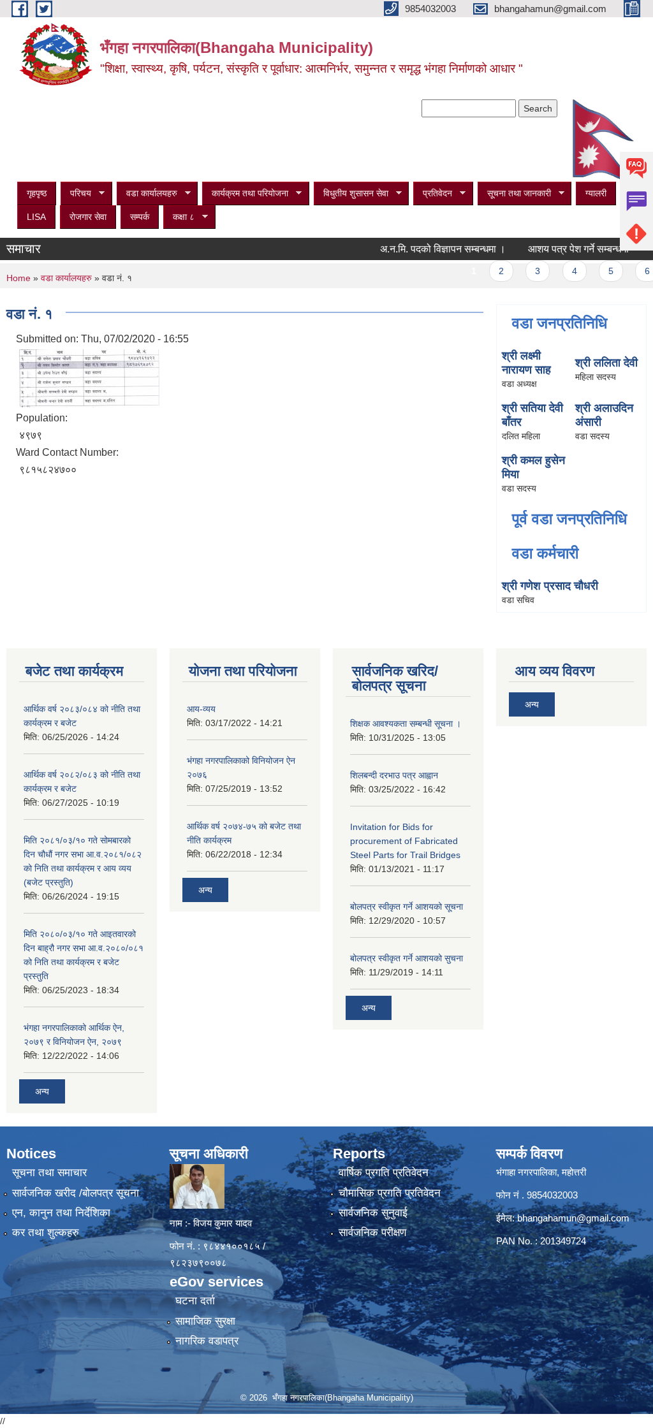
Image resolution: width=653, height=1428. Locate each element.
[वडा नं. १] (89, 377)
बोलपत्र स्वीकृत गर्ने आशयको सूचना (406, 906)
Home (18, 278)
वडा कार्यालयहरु (147, 193)
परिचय (76, 193)
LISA (36, 217)
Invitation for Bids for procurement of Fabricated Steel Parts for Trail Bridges (405, 841)
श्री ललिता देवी (606, 362)
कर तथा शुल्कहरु (45, 1233)
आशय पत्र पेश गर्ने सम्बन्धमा (559, 249)
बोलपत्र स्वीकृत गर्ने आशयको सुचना (406, 958)
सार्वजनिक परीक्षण (372, 1233)
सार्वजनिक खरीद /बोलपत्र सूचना (75, 1193)
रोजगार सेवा (88, 217)
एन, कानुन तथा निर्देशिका (61, 1213)
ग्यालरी (595, 193)
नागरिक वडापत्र (206, 1341)
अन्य (42, 1091)
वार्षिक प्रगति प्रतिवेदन (384, 1173)
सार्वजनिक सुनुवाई (373, 1213)
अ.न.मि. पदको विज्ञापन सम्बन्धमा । (424, 249)
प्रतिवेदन (432, 193)
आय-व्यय (201, 709)
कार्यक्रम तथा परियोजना (245, 193)
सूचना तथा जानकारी (514, 193)
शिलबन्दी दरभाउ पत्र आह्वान (394, 775)
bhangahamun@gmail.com (573, 1218)
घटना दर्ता (195, 1301)
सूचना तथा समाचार (49, 1173)
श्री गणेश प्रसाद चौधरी (550, 585)
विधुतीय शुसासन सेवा (351, 193)
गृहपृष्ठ (37, 193)
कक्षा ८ (178, 217)
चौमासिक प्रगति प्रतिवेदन (390, 1193)
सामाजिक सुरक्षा (205, 1321)
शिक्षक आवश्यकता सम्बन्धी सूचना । (405, 723)
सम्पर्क (139, 217)
